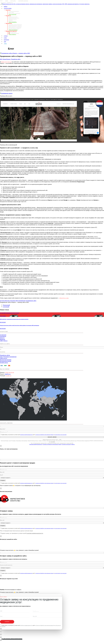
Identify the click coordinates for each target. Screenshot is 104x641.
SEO (1, 59)
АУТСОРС (13, 1)
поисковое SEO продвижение (18, 300)
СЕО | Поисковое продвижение (8, 357)
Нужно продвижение (12, 30)
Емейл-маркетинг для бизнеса (15, 26)
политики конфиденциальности (26, 434)
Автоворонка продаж (12, 16)
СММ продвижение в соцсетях (15, 25)
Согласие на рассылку (66, 444)
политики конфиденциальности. (35, 533)
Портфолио (3, 336)
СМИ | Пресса (3, 341)
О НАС (5, 37)
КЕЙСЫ (5, 6)
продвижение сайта (31, 300)
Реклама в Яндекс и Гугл (13, 28)
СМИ (5, 41)
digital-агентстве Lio (6, 62)
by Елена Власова (5, 300)
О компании (3, 335)
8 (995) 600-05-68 (9, 372)
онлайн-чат (8, 375)
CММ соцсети (3, 358)
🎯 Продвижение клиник (13, 33)
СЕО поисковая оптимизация (14, 27)
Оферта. (73, 444)
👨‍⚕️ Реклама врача (12, 32)
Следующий (6, 307)
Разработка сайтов (12, 19)
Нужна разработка (12, 22)
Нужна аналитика (12, 14)
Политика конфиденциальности (35, 444)
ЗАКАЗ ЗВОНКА (4, 46)
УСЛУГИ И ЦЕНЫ (7, 8)
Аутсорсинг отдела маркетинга (15, 24)
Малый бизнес (7, 59)
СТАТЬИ (5, 36)
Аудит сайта (11, 12)
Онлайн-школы (4, 362)
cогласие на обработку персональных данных (44, 434)
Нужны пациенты (12, 34)
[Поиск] (0, 349)
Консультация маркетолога (14, 13)
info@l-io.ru (10, 2)
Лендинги (10, 20)
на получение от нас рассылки (60, 434)
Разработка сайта (15, 59)
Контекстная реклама (5, 359)
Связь (5, 43)
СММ (6, 1)
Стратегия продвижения (13, 11)
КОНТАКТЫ (6, 39)
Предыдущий (6, 305)
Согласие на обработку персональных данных (52, 444)
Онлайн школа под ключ (13, 18)
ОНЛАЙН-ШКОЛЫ (23, 1)
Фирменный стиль (12, 21)
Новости (2, 338)
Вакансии (2, 339)
